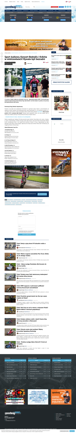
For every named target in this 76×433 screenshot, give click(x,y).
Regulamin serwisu (27, 1)
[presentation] (3, 17)
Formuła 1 (59, 12)
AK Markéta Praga (17, 199)
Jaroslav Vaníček (15, 202)
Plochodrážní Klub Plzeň (10, 204)
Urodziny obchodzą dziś (56, 118)
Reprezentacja (8, 10)
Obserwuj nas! (43, 194)
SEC (26, 323)
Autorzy (18, 1)
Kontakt (22, 1)
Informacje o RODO (59, 419)
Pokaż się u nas (58, 416)
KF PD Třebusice (29, 202)
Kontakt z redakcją (58, 413)
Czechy (6, 62)
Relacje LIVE (67, 12)
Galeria (53, 52)
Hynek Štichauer (27, 201)
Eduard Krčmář (20, 201)
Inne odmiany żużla (31, 12)
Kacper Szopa (22, 202)
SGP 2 (56, 10)
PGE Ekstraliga (19, 10)
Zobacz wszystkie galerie (61, 82)
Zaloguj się (42, 1)
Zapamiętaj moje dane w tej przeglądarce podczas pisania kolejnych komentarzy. (26, 231)
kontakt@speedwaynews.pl (10, 420)
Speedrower (41, 12)
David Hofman (13, 201)
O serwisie (6, 1)
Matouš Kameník (42, 202)
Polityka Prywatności (59, 418)
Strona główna (7, 52)
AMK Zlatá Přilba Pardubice (31, 199)
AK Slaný (23, 199)
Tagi (6, 199)
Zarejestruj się (68, 413)
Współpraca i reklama (12, 1)
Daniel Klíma (7, 201)
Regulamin (57, 417)
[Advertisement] (38, 31)
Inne (9, 62)
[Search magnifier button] (34, 7)
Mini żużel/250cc (20, 12)
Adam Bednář (10, 199)
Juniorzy (13, 10)
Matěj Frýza (35, 202)
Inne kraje (68, 10)
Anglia (26, 268)
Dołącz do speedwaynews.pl (36, 1)
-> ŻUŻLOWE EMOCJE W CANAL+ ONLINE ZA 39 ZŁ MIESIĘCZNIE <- (18, 117)
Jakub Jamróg (34, 201)
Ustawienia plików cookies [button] (64, 431)
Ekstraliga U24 (25, 10)
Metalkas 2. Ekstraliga (33, 10)
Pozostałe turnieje (10, 12)
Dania (26, 346)
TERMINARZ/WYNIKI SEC (61, 10)
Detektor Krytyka (50, 12)
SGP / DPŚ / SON (50, 10)
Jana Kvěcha (39, 111)
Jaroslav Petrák (8, 202)
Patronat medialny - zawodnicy (57, 91)
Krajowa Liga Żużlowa (43, 10)
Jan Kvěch (40, 201)
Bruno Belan (40, 199)
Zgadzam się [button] (72, 431)
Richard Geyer (18, 204)
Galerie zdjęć (68, 416)
